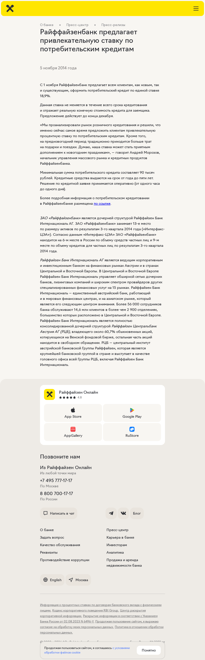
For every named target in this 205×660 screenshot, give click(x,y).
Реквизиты (49, 552)
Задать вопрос (52, 537)
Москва (82, 580)
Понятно (149, 650)
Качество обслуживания (60, 545)
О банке (47, 530)
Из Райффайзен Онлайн (66, 467)
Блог (137, 513)
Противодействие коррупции (64, 560)
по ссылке (102, 203)
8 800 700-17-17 (56, 493)
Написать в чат (62, 513)
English (56, 580)
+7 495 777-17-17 (56, 480)
